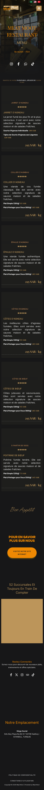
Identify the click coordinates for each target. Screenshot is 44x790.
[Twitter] (16, 674)
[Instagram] (22, 674)
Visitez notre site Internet (22, 552)
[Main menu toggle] (39, 8)
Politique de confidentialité (22, 775)
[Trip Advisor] (27, 674)
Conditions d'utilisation (22, 781)
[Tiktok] (33, 674)
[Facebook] (11, 674)
